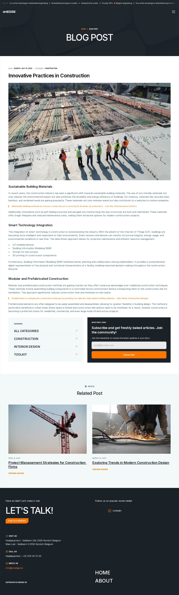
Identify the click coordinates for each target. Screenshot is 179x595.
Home (83, 29)
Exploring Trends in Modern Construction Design (130, 463)
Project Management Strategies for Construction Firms (47, 465)
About (104, 581)
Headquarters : (14, 556)
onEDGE (9, 11)
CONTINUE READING (16, 473)
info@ (9, 568)
